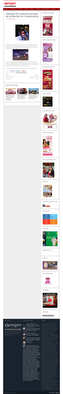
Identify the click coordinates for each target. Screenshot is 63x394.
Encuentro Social (44, 347)
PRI (42, 378)
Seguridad (43, 384)
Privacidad (18, 392)
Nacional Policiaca (52, 365)
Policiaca (47, 372)
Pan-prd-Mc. (44, 370)
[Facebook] (51, 392)
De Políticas (48, 343)
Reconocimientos (50, 380)
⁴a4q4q (52, 323)
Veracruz (55, 384)
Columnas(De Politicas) (54, 336)
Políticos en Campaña (48, 376)
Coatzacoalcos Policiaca (52, 330)
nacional (43, 365)
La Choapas (43, 357)
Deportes (47, 344)
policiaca (43, 372)
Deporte (43, 344)
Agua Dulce (43, 325)
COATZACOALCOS (44, 330)
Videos (43, 386)
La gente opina (49, 357)
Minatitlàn (55, 360)
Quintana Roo (44, 380)
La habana (54, 357)
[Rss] (49, 392)
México (43, 360)
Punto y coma (46, 378)
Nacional (31, 9)
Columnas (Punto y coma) (46, 336)
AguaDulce (48, 325)
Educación (47, 346)
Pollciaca (54, 376)
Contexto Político (48, 339)
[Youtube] (58, 392)
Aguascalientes (53, 325)
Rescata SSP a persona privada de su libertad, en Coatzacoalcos (22, 15)
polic (51, 370)
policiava (47, 375)
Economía (54, 344)
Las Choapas (44, 359)
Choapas (43, 328)
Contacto (53, 9)
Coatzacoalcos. (44, 331)
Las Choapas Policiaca (50, 359)
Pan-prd (54, 368)
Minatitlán (51, 360)
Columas (43, 333)
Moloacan (43, 362)
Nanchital (43, 367)
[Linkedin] (56, 392)
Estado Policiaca (51, 352)
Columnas (38, 9)
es (48, 347)
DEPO (52, 343)
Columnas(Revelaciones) (53, 338)
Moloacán (47, 362)
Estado (26, 9)
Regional (43, 381)
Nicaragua (54, 367)
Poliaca (48, 370)
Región (55, 380)
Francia (56, 354)
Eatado (51, 344)
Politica (51, 375)
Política (54, 375)
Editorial (22, 392)
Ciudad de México (48, 328)
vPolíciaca (51, 386)
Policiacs (43, 375)
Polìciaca (43, 373)
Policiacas (54, 373)
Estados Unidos (48, 354)
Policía (54, 370)
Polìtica (43, 376)
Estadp (53, 354)
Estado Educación (48, 351)
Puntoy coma (52, 378)
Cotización (48, 341)
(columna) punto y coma (45, 323)
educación (43, 346)
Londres (56, 359)
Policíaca (51, 372)
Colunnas (43, 339)
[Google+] (55, 392)
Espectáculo (55, 347)
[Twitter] (53, 392)
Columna (47, 333)
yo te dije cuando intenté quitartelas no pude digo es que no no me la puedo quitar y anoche (50, 388)
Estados (43, 354)
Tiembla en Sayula (29, 342)
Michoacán (47, 360)
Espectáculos (49, 349)
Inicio (7, 9)
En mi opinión (53, 346)
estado (54, 349)
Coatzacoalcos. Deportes (51, 331)
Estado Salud (54, 351)
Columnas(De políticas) (45, 338)
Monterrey (52, 362)
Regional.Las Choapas (45, 383)
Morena (56, 362)
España (51, 347)
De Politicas (43, 343)
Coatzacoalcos (13, 9)
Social (47, 384)
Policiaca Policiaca (48, 373)
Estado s (56, 352)
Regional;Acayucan (49, 381)
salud (51, 383)
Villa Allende (47, 386)
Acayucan (55, 323)
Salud (54, 383)
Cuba (52, 341)
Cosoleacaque (54, 339)
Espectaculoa (44, 349)
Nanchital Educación (49, 367)
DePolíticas (56, 343)
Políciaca (55, 372)
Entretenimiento (45, 9)
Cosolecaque (44, 341)
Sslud (50, 384)
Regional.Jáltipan (55, 381)
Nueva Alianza (44, 368)
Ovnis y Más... (50, 368)
